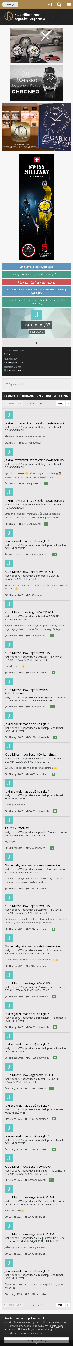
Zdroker (42, 657)
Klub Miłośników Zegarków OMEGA (29, 1197)
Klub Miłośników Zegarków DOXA (28, 1166)
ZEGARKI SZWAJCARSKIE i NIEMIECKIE (32, 577)
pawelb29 (43, 832)
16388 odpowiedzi (38, 774)
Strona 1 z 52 (36, 403)
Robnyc (42, 427)
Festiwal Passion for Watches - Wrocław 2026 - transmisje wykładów (36, 291)
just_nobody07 (13, 427)
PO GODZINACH (14, 430)
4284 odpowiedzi (38, 706)
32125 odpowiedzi (31, 442)
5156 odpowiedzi (38, 595)
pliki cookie (48, 1322)
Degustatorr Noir (48, 1201)
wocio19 (43, 869)
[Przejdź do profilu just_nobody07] (9, 415)
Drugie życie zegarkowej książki (36, 266)
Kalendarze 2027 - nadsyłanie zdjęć (36, 282)
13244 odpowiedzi (38, 672)
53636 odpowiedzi (37, 1216)
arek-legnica (45, 697)
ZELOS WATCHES (17, 828)
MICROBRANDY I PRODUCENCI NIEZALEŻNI (30, 835)
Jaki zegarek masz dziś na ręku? (27, 541)
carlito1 (42, 758)
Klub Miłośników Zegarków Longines (30, 754)
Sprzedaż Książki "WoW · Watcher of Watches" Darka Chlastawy (36, 302)
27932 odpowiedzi (38, 888)
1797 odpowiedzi (36, 1179)
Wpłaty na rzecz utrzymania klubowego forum (36, 274)
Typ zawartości (16, 384)
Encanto (43, 1170)
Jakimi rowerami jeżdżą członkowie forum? (34, 423)
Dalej (60, 403)
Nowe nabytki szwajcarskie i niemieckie (32, 865)
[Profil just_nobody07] (36, 343)
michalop (43, 545)
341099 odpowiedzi (38, 554)
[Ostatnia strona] (68, 403)
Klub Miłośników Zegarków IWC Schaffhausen (27, 691)
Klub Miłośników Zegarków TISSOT (29, 572)
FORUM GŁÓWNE (15, 548)
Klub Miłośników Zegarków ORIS (27, 653)
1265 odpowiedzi (38, 847)
